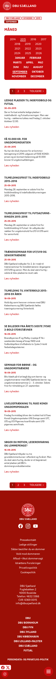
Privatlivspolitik (28, 568)
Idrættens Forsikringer (28, 563)
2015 (38, 18)
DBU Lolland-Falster (28, 641)
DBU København (28, 637)
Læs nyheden (11, 127)
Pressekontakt (28, 540)
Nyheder (27, 18)
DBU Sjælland (13, 18)
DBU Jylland (28, 632)
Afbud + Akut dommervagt (28, 558)
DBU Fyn (28, 627)
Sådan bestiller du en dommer (28, 549)
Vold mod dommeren (28, 554)
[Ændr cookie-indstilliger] (4, 674)
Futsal (28, 650)
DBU (28, 618)
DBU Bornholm (28, 623)
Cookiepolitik (28, 572)
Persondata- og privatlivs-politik (28, 660)
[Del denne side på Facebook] (3, 668)
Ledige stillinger (28, 545)
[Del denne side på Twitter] (8, 668)
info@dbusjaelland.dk (28, 603)
